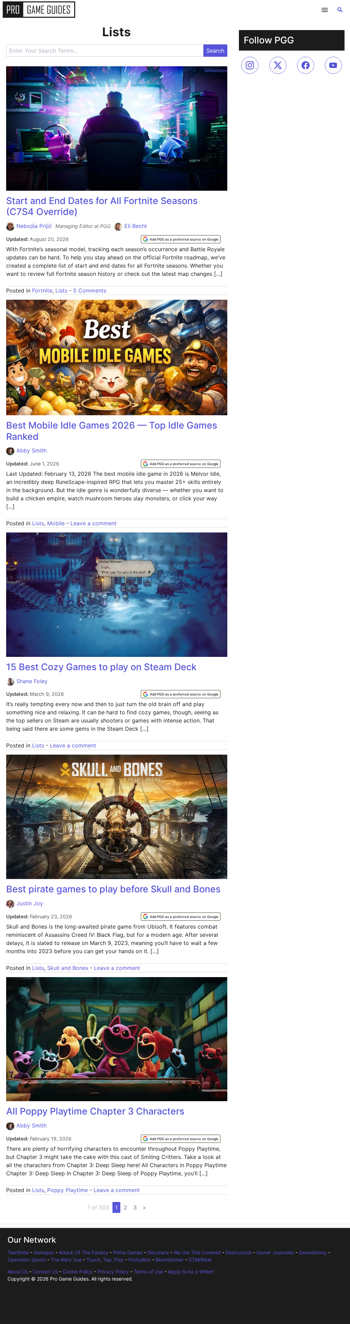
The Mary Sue (66, 1259)
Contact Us (45, 1271)
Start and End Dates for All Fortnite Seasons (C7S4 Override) (102, 206)
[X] (277, 65)
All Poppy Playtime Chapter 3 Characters (95, 1111)
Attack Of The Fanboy (83, 1252)
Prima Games (128, 1252)
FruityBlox (140, 1259)
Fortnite (42, 290)
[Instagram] (249, 65)
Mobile (56, 523)
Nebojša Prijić (34, 225)
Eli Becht (135, 225)
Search (215, 50)
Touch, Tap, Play (105, 1259)
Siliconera (158, 1252)
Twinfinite (18, 1252)
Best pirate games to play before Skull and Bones (113, 889)
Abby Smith (31, 450)
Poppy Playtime (67, 1190)
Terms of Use (148, 1271)
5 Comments (89, 290)
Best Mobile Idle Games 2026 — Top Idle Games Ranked (111, 431)
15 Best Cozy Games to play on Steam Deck (101, 667)
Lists (61, 290)
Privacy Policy (113, 1271)
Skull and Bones (67, 967)
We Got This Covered (197, 1252)
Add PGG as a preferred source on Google (184, 239)
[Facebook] (305, 65)
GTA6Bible (200, 1259)
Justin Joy (29, 903)
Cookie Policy (78, 1271)
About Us (18, 1271)
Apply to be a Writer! (191, 1271)
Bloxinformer (170, 1259)
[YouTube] (333, 65)
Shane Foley (32, 681)
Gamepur (43, 1252)
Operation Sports (27, 1259)
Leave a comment (93, 523)
